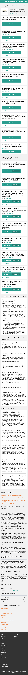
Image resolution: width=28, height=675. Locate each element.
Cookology (5, 608)
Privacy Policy (4, 664)
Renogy (4, 627)
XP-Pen (4, 629)
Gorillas (3, 641)
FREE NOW (3, 636)
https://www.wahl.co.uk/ (14, 13)
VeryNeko (3, 652)
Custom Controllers (7, 613)
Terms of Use (4, 666)
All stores (3, 657)
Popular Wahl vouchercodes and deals (12, 495)
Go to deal (11, 24)
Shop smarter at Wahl (8, 504)
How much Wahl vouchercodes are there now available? (14, 500)
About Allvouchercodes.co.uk (20, 637)
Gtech (2, 643)
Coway (4, 611)
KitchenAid (5, 624)
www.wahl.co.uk (14, 590)
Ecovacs (4, 617)
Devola (4, 615)
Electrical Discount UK (8, 620)
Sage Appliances (5, 648)
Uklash (3, 650)
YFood (2, 655)
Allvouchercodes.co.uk (14, 2)
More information (5, 27)
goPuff (2, 638)
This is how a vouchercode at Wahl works (13, 498)
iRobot (4, 622)
